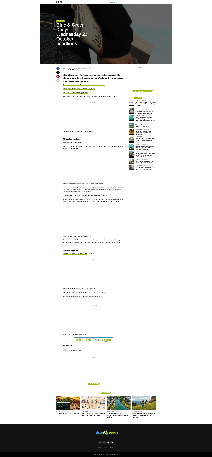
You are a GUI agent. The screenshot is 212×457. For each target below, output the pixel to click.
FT (123, 242)
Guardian (116, 201)
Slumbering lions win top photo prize (75, 254)
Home (99, 447)
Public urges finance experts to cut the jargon (78, 131)
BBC (77, 148)
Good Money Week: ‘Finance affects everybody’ (79, 89)
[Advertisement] (93, 114)
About (105, 447)
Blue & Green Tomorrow (76, 69)
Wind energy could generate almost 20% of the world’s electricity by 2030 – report (90, 96)
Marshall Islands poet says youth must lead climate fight (81, 296)
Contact (111, 447)
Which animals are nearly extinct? (74, 288)
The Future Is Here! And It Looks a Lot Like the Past (80, 292)
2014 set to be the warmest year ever (75, 93)
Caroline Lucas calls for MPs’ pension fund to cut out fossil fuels (84, 85)
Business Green (87, 191)
